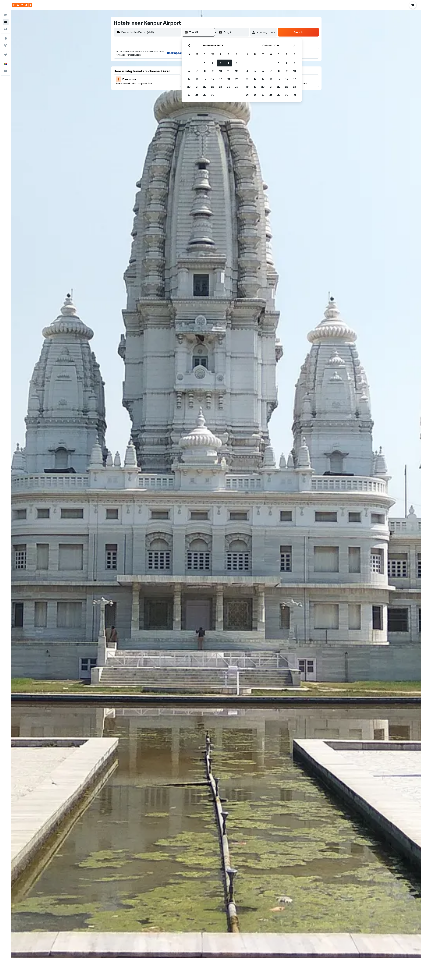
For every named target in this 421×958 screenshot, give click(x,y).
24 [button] (220, 86)
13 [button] (189, 78)
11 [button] (228, 71)
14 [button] (197, 78)
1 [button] (204, 63)
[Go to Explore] (5, 38)
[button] (5, 5)
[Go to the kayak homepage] (22, 5)
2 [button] (212, 63)
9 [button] (212, 71)
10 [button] (220, 71)
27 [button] (189, 94)
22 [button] (204, 86)
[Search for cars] (5, 29)
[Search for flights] (5, 15)
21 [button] (197, 86)
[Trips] (5, 54)
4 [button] (228, 63)
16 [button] (212, 78)
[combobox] (150, 32)
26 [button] (236, 86)
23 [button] (212, 86)
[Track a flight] (5, 45)
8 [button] (205, 71)
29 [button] (204, 94)
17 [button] (220, 78)
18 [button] (228, 78)
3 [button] (220, 63)
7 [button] (197, 71)
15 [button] (205, 78)
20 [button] (189, 86)
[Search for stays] (5, 22)
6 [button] (189, 71)
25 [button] (228, 86)
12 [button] (236, 71)
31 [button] (294, 94)
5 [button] (236, 63)
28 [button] (196, 94)
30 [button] (212, 94)
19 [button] (236, 78)
